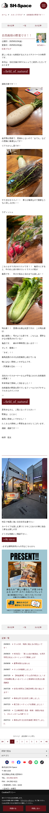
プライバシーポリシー (27, 800)
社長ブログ (6, 49)
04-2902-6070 (12, 778)
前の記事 (10, 25)
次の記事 (38, 25)
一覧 (24, 25)
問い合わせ (10, 540)
